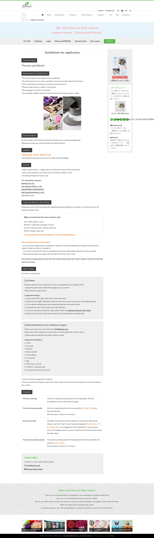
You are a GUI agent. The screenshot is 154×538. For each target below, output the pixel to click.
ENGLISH (101, 10)
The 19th (26, 41)
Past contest (95, 41)
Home (23, 13)
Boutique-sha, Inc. (28, 183)
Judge (48, 41)
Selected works (81, 41)
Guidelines (38, 41)
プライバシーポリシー (98, 535)
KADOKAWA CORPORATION (32, 189)
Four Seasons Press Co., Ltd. (31, 186)
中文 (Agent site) (109, 10)
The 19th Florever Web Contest (25, 18)
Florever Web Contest (34, 469)
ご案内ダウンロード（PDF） (120, 80)
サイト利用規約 (110, 535)
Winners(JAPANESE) (63, 41)
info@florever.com (61, 329)
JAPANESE (109, 41)
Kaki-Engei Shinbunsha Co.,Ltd (32, 192)
